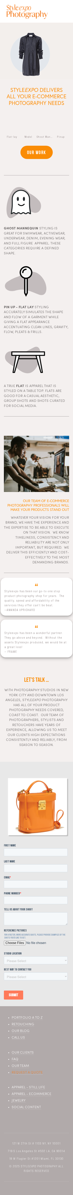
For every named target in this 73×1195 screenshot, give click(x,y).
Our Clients (23, 1052)
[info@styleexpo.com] (45, 1121)
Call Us (18, 1037)
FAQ (15, 1059)
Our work (36, 152)
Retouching (23, 1024)
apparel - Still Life (28, 1087)
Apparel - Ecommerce (31, 1093)
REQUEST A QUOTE (27, 1072)
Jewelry (19, 1100)
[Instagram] (36, 1121)
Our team (20, 1065)
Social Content (26, 1107)
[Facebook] (27, 1121)
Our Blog (21, 1030)
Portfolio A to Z (27, 1017)
